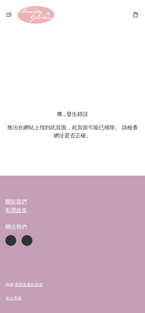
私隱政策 (16, 210)
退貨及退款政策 (28, 284)
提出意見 (13, 298)
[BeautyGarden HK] (36, 14)
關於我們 (16, 202)
